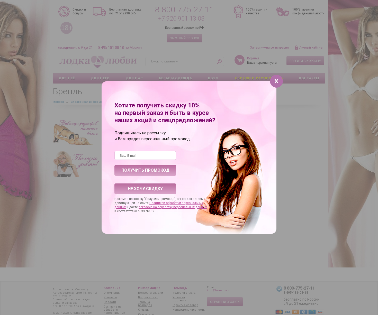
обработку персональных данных (182, 207)
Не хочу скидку (145, 188)
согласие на (148, 207)
